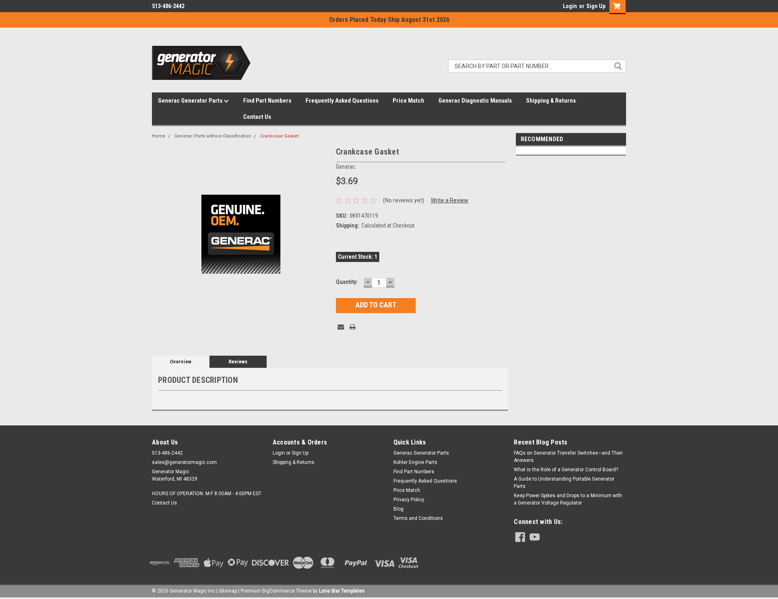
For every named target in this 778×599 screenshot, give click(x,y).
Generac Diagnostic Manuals (475, 100)
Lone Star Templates (342, 591)
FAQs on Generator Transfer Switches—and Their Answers (568, 456)
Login (570, 6)
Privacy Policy (408, 499)
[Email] (341, 327)
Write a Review (449, 200)
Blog (398, 509)
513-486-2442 (168, 6)
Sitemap (228, 591)
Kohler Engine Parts (415, 462)
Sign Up (595, 6)
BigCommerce (278, 591)
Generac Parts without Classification (212, 136)
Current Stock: (357, 256)
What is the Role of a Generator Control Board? (566, 469)
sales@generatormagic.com (184, 462)
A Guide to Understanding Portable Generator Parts (564, 482)
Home (158, 136)
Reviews (238, 362)
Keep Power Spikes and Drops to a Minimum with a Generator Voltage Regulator (568, 499)
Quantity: (347, 282)
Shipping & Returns (551, 100)
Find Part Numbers (267, 100)
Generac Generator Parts (191, 100)
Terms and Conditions (418, 518)
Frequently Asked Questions (342, 100)
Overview (180, 362)
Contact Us (257, 116)
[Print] (352, 327)
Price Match (408, 100)
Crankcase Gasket (279, 136)
